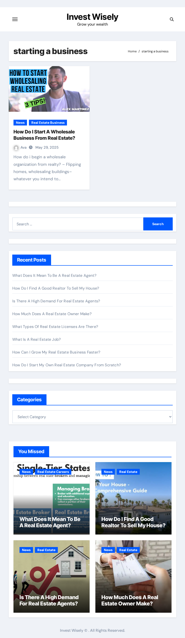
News (20, 122)
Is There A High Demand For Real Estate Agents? (56, 301)
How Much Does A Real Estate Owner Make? (52, 313)
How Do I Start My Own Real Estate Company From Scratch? (66, 365)
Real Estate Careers (53, 472)
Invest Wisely (92, 17)
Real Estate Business (48, 122)
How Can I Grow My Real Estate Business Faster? (56, 352)
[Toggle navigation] (15, 19)
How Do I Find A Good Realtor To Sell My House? (55, 288)
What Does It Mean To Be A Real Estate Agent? (54, 275)
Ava (23, 147)
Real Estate (128, 472)
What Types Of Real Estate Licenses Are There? (55, 326)
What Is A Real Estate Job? (36, 339)
